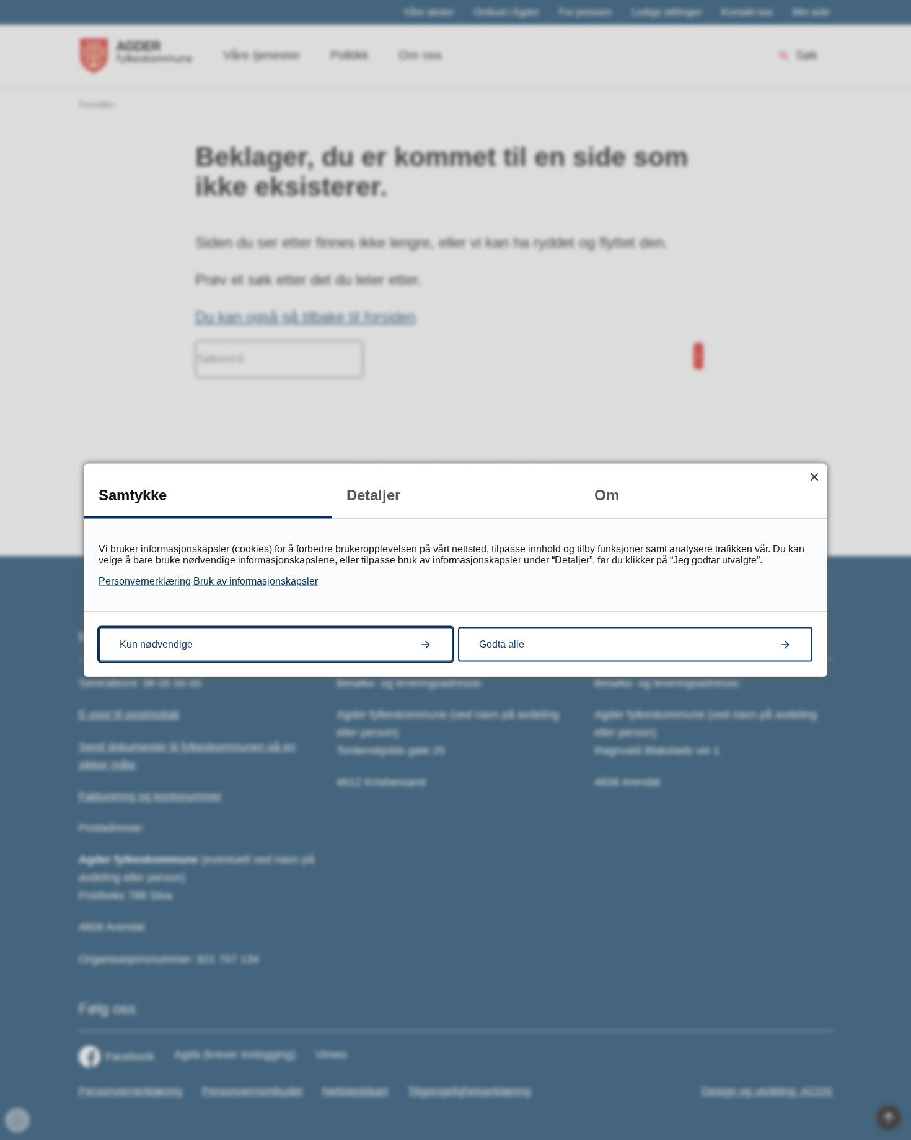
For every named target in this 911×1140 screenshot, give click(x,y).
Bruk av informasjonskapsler (255, 580)
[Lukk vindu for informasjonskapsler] (814, 476)
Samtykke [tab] (133, 494)
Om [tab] (606, 494)
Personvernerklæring (145, 580)
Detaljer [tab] (373, 494)
